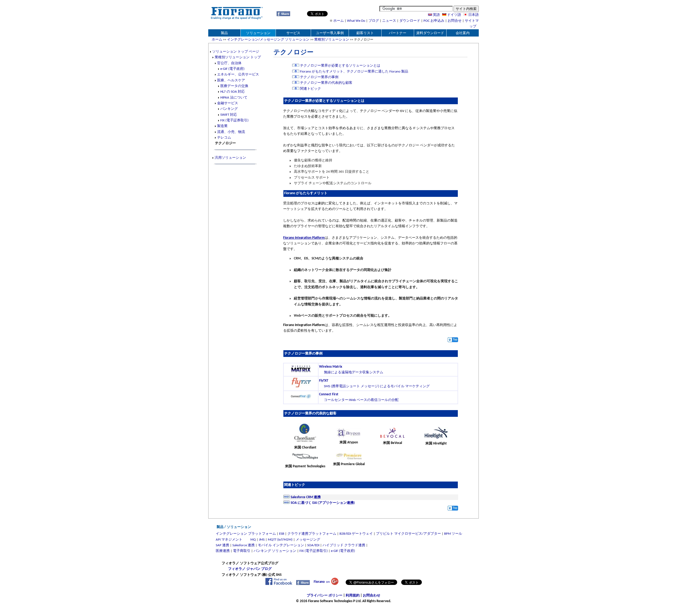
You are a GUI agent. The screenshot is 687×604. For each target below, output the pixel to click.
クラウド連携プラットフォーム (311, 534)
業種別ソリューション (331, 39)
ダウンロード (409, 21)
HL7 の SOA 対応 (232, 91)
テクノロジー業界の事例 (318, 77)
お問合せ (455, 21)
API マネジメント (229, 539)
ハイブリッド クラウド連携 (344, 545)
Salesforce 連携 (243, 545)
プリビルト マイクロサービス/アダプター (408, 534)
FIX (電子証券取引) (234, 120)
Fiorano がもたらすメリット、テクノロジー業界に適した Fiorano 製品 (353, 71)
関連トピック (310, 89)
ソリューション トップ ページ (235, 51)
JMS (262, 539)
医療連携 (223, 551)
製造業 (222, 126)
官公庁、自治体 (229, 63)
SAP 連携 (222, 545)
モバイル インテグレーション (281, 545)
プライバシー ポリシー (324, 595)
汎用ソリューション (230, 158)
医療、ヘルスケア (231, 80)
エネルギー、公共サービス (238, 74)
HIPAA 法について (233, 97)
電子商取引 (241, 551)
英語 (436, 15)
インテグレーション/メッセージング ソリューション (268, 39)
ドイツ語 (453, 15)
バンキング (229, 109)
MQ (253, 539)
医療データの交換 (234, 86)
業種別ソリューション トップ (238, 57)
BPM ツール (453, 534)
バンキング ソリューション (275, 551)
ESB (281, 534)
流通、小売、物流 (231, 132)
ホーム (338, 21)
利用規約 (353, 595)
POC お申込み (433, 21)
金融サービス (227, 103)
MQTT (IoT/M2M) (280, 539)
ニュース (389, 21)
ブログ (373, 21)
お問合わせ (371, 595)
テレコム (224, 137)
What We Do (356, 21)
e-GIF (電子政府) (232, 69)
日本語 (473, 15)
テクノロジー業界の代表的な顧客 (325, 83)
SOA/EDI (313, 545)
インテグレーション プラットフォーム (246, 534)
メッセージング (308, 539)
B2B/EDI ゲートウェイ (356, 534)
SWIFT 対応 (228, 115)
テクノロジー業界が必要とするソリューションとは (339, 65)
